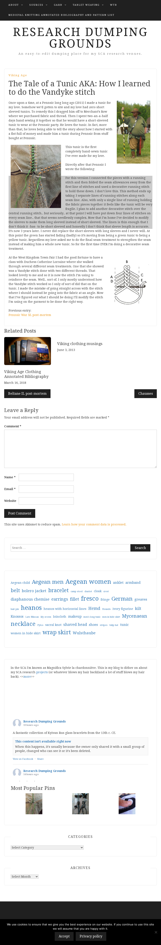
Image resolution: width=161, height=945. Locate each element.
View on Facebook (23, 759)
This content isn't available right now (43, 741)
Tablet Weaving (86, 5)
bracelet (58, 590)
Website (10, 500)
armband (132, 583)
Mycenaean (134, 616)
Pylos (40, 625)
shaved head (75, 624)
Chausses (145, 394)
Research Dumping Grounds (80, 37)
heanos (31, 607)
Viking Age (18, 75)
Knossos (17, 616)
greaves (140, 599)
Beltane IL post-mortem (27, 394)
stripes (104, 625)
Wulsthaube (84, 633)
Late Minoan (32, 617)
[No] (156, 932)
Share (40, 759)
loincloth (59, 616)
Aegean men (48, 582)
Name (10, 477)
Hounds (106, 609)
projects (42, 672)
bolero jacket (34, 591)
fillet (74, 599)
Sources (36, 5)
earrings (59, 599)
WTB (113, 5)
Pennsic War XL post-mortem (30, 315)
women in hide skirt (25, 633)
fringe (105, 599)
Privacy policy (91, 936)
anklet (118, 583)
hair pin (15, 609)
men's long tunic (91, 617)
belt (15, 590)
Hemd (94, 608)
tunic (124, 625)
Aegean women (88, 581)
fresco (90, 598)
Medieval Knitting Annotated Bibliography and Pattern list (61, 15)
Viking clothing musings (80, 343)
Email (10, 489)
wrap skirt (56, 632)
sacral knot (53, 624)
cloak (97, 591)
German (122, 599)
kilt (138, 608)
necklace (23, 623)
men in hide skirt (111, 617)
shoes (93, 625)
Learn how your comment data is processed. (94, 524)
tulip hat (113, 625)
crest (106, 591)
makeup (75, 616)
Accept (64, 936)
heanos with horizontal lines (65, 608)
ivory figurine (123, 608)
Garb (58, 5)
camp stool (77, 591)
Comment (12, 426)
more (27, 676)
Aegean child (20, 582)
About (13, 5)
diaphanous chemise (30, 599)
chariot (88, 591)
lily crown (46, 617)
